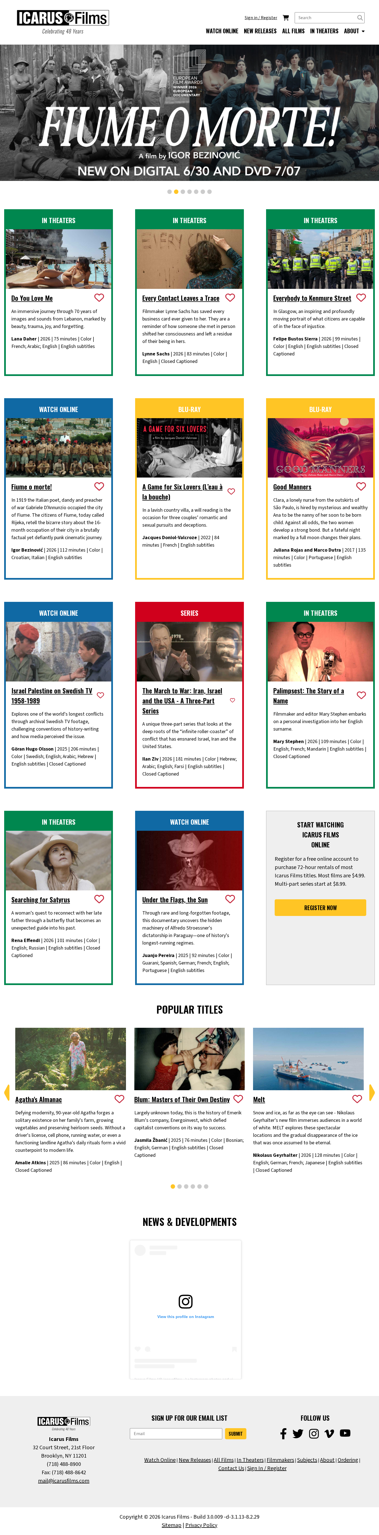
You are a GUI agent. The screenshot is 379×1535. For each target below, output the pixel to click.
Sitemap (171, 1525)
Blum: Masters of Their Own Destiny (182, 1099)
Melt (259, 1099)
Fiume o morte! (31, 486)
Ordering (348, 1460)
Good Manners (292, 486)
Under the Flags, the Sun (175, 899)
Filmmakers (280, 1460)
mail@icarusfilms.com (63, 1481)
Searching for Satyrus (40, 899)
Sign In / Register (267, 1468)
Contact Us (231, 1468)
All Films (224, 1460)
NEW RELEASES (260, 31)
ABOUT (352, 31)
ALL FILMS (293, 31)
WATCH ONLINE (222, 31)
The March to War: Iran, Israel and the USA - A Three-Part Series (182, 700)
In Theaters (250, 1460)
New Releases (195, 1460)
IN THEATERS (324, 31)
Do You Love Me (32, 298)
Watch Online (160, 1460)
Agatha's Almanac (38, 1099)
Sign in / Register (261, 18)
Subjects (307, 1460)
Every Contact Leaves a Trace (180, 298)
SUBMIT (236, 1433)
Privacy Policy (201, 1525)
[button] (169, 192)
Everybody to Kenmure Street (312, 298)
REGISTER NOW (320, 907)
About (327, 1460)
